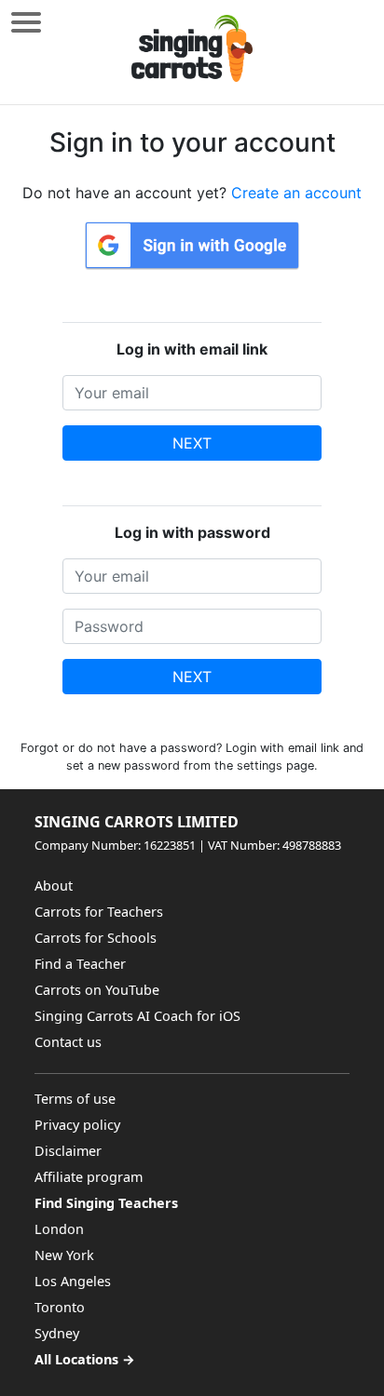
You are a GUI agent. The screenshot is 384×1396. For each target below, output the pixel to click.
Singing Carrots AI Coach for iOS (137, 1016)
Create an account (296, 192)
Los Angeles (72, 1281)
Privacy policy (77, 1125)
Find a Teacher (80, 964)
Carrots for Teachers (98, 911)
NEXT (192, 443)
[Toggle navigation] (26, 21)
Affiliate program (88, 1177)
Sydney (56, 1333)
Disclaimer (68, 1151)
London (59, 1229)
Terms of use (75, 1098)
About (53, 885)
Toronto (59, 1307)
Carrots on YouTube (96, 990)
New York (64, 1255)
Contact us (68, 1042)
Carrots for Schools (95, 937)
